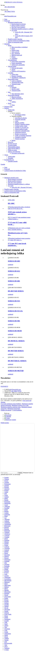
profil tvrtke (11, 110)
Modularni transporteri (13, 408)
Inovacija (10, 142)
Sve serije (14, 30)
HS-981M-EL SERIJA (16, 341)
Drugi (9, 103)
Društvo (6, 108)
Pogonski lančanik (20, 119)
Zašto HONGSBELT (14, 148)
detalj (11, 264)
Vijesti (6, 155)
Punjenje (13, 87)
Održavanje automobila (18, 65)
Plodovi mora (15, 50)
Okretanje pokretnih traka (22, 131)
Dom (5, 19)
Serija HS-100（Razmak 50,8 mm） (21, 187)
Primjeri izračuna (20, 139)
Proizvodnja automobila (18, 61)
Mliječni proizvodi (16, 55)
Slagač (13, 69)
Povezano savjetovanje (17, 153)
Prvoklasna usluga (20, 114)
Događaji (10, 158)
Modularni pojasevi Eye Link (20, 405)
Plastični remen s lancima (15, 39)
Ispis (9, 92)
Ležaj (16, 121)
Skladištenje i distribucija (18, 77)
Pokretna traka (8, 106)
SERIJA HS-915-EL (15, 311)
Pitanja (13, 140)
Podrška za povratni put (21, 127)
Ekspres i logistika (16, 76)
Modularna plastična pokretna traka (11, 407)
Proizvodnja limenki (13, 95)
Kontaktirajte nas (9, 159)
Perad (13, 48)
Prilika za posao (12, 150)
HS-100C (11, 203)
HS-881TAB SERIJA (16, 291)
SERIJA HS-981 (14, 321)
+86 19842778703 (9, 11)
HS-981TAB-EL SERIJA (17, 361)
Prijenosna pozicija (20, 132)
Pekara (13, 56)
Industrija (7, 44)
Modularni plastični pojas (15, 22)
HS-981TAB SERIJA (16, 351)
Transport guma (15, 84)
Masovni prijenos (16, 97)
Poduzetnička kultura (14, 147)
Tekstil (10, 100)
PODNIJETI (4, 386)
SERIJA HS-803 (14, 261)
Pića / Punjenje (15, 53)
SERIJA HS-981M (15, 331)
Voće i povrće (15, 52)
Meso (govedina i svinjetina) (19, 47)
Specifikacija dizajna (21, 118)
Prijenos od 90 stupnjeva (18, 71)
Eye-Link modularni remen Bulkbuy (11, 404)
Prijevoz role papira (17, 68)
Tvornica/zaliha (12, 145)
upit (9, 264)
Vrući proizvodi (26, 400)
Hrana (9, 45)
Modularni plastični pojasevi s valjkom (22, 29)
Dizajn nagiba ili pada (21, 129)
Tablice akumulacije (17, 98)
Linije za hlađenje (16, 81)
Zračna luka (14, 74)
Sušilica (13, 102)
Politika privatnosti (6, 410)
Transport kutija (15, 90)
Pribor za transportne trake (15, 42)
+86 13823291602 (9, 7)
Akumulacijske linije (17, 82)
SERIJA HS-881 (14, 281)
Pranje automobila (16, 63)
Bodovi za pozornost (21, 134)
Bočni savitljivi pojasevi (18, 25)
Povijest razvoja (12, 143)
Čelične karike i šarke (21, 126)
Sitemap (3, 402)
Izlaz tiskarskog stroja (17, 93)
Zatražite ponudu (13, 161)
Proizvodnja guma (13, 79)
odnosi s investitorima (14, 151)
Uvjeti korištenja (17, 410)
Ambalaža (11, 85)
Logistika (10, 73)
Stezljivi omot (15, 89)
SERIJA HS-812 (14, 271)
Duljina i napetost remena (22, 124)
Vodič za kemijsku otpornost (23, 135)
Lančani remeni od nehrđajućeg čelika (18, 40)
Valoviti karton (12, 66)
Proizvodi (7, 21)
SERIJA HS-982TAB (16, 371)
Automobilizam (12, 60)
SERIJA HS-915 (14, 301)
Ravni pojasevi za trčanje (18, 24)
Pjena (13, 105)
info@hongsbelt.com (10, 16)
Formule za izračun (20, 137)
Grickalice (14, 58)
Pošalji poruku (5, 422)
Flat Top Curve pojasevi (18, 27)
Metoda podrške (19, 122)
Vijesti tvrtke (11, 156)
